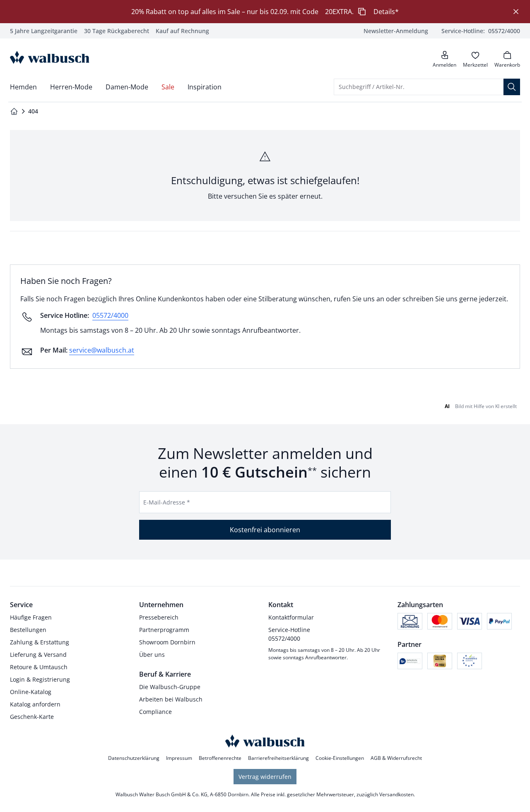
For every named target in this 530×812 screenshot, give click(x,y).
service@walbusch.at (101, 350)
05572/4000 (110, 315)
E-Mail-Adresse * (166, 502)
